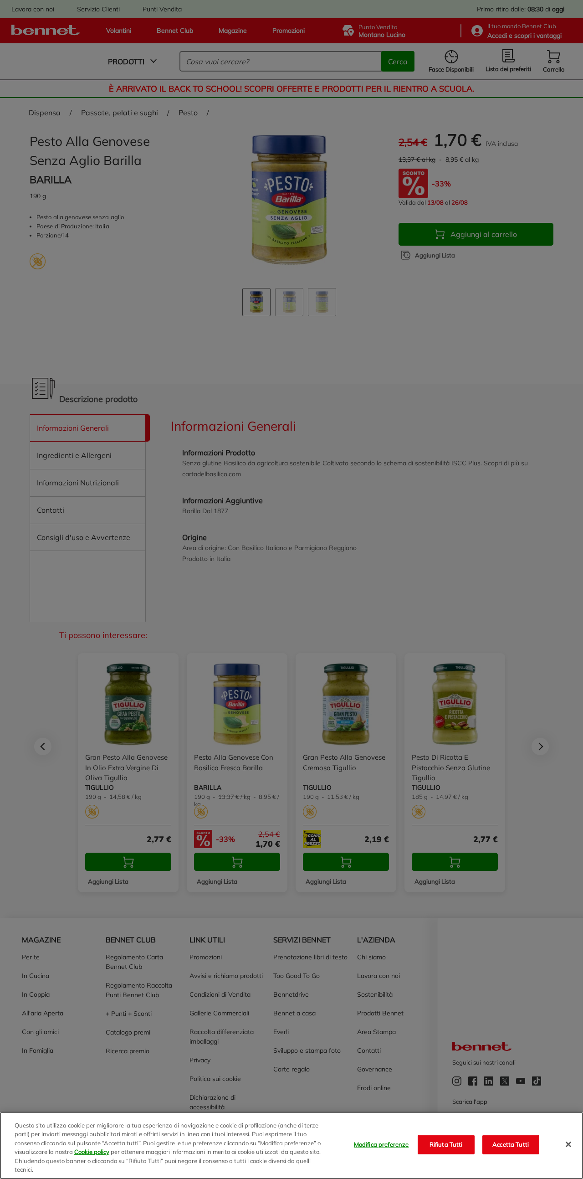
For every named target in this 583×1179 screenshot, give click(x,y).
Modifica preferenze (381, 1144)
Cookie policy (91, 1151)
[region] (291, 1145)
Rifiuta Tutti (446, 1144)
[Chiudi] (568, 1144)
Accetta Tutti (510, 1144)
